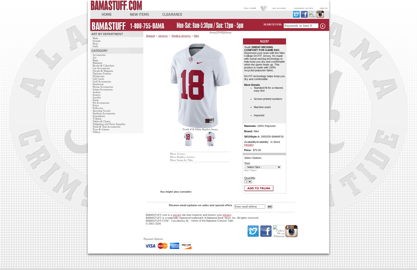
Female (97, 41)
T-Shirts (97, 118)
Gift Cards (98, 79)
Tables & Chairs (101, 121)
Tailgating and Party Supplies (109, 124)
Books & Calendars (103, 65)
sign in (323, 8)
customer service (303, 8)
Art (94, 57)
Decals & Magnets (103, 71)
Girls (95, 46)
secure (177, 214)
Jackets (96, 92)
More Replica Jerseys (182, 157)
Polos (96, 105)
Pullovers (98, 108)
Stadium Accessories (104, 113)
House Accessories (103, 87)
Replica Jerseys (181, 35)
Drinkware (98, 76)
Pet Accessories (101, 103)
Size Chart (250, 170)
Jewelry (97, 97)
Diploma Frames (102, 73)
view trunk (249, 8)
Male (95, 38)
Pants (95, 100)
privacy (227, 214)
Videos (96, 132)
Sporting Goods (101, 110)
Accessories (99, 55)
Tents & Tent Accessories (106, 126)
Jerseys (96, 95)
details (249, 144)
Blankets (97, 63)
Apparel (150, 35)
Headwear (98, 84)
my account (279, 8)
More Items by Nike (181, 160)
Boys (95, 43)
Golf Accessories (102, 81)
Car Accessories (101, 68)
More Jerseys (177, 154)
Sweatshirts (99, 116)
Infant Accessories (103, 89)
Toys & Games (101, 129)
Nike (196, 35)
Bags (95, 60)
